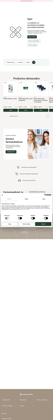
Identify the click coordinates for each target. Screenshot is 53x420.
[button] (26, 400)
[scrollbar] (26, 116)
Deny (9, 224)
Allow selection (26, 224)
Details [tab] (26, 199)
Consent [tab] (9, 199)
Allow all (43, 224)
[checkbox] (21, 228)
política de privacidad (31, 228)
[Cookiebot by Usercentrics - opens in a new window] (45, 195)
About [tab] (43, 199)
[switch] (20, 218)
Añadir (10, 110)
